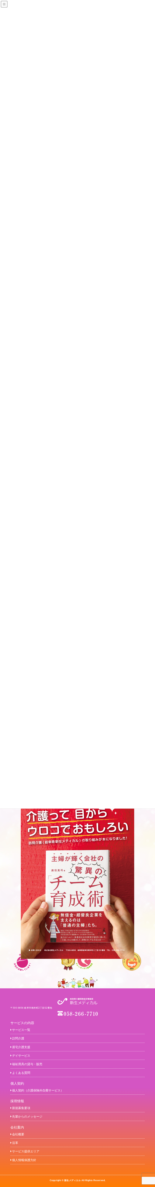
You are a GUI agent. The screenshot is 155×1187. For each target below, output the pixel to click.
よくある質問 (21, 1072)
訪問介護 (18, 1038)
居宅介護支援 (21, 1047)
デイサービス (21, 1055)
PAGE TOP (148, 1148)
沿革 (15, 1142)
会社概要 (18, 1134)
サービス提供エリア (25, 1151)
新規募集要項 (21, 1108)
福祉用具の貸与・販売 (27, 1064)
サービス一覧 (21, 1029)
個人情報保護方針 (24, 1160)
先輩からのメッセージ (27, 1116)
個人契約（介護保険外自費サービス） (38, 1090)
